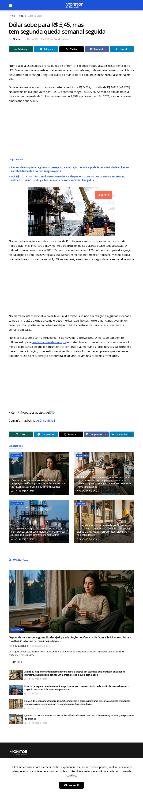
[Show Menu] (10, 5)
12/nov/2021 (33, 39)
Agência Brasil (35, 15)
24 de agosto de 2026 (89, 491)
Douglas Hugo (20, 646)
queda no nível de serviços (49, 342)
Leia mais (18, 661)
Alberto (17, 39)
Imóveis (81, 503)
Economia (17, 455)
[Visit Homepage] (74, 5)
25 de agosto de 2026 (23, 491)
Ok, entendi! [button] (71, 785)
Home (12, 15)
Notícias (22, 15)
